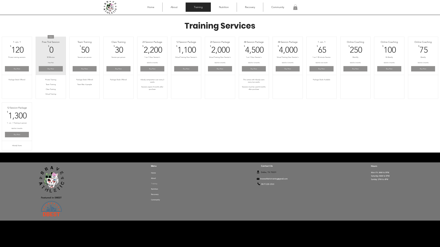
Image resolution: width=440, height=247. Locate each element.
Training (154, 183)
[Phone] (258, 183)
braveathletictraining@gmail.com (274, 178)
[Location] (258, 172)
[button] (295, 7)
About (153, 178)
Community (155, 199)
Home (153, 173)
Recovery (154, 194)
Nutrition (154, 189)
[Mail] (258, 178)
